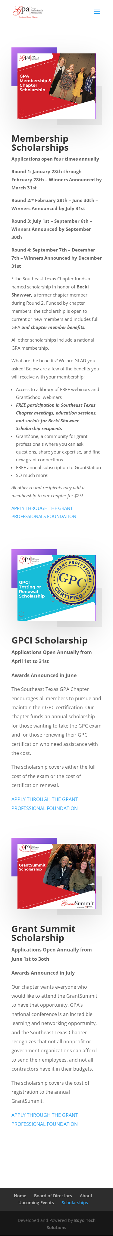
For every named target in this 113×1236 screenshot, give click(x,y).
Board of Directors (53, 1195)
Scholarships (75, 1202)
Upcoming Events (36, 1202)
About (86, 1195)
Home (20, 1195)
